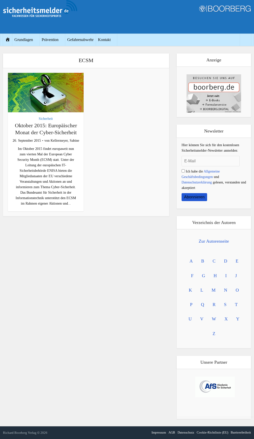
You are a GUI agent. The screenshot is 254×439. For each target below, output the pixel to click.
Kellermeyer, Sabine (65, 140)
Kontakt (104, 40)
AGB (171, 432)
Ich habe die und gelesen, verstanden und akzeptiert (214, 180)
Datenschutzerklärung (197, 182)
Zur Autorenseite (214, 241)
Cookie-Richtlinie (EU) (212, 432)
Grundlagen (23, 40)
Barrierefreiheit (241, 432)
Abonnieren (194, 197)
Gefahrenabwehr (80, 40)
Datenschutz (186, 432)
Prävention (50, 40)
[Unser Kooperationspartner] (215, 387)
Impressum (159, 432)
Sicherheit (46, 119)
